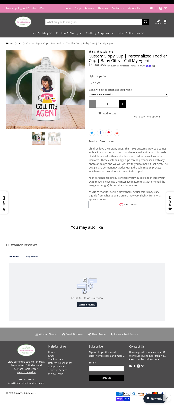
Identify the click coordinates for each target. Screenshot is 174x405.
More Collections (129, 33)
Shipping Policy (57, 366)
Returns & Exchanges (60, 362)
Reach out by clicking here (144, 359)
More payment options (147, 116)
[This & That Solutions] (23, 22)
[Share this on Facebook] (100, 133)
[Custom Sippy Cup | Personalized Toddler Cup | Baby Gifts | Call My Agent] (45, 89)
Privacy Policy (55, 373)
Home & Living (39, 33)
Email (93, 362)
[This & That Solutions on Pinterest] (165, 8)
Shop (78, 8)
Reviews (89, 8)
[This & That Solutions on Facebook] (156, 8)
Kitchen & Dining (67, 33)
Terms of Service (57, 370)
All (19, 43)
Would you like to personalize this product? (111, 89)
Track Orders (55, 359)
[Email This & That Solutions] (151, 8)
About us (103, 8)
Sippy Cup (96, 82)
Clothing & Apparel (98, 33)
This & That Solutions (101, 51)
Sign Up (106, 377)
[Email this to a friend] (117, 133)
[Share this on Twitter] (92, 133)
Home (68, 8)
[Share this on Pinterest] (109, 133)
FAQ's (51, 355)
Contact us (118, 8)
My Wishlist (134, 8)
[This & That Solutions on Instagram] (160, 8)
